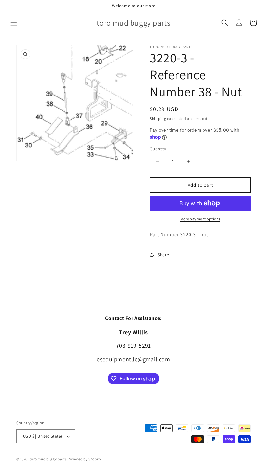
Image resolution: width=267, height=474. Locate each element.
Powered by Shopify (84, 459)
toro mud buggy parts (48, 459)
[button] (14, 23)
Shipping (158, 118)
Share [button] (163, 255)
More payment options (200, 218)
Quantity (158, 149)
